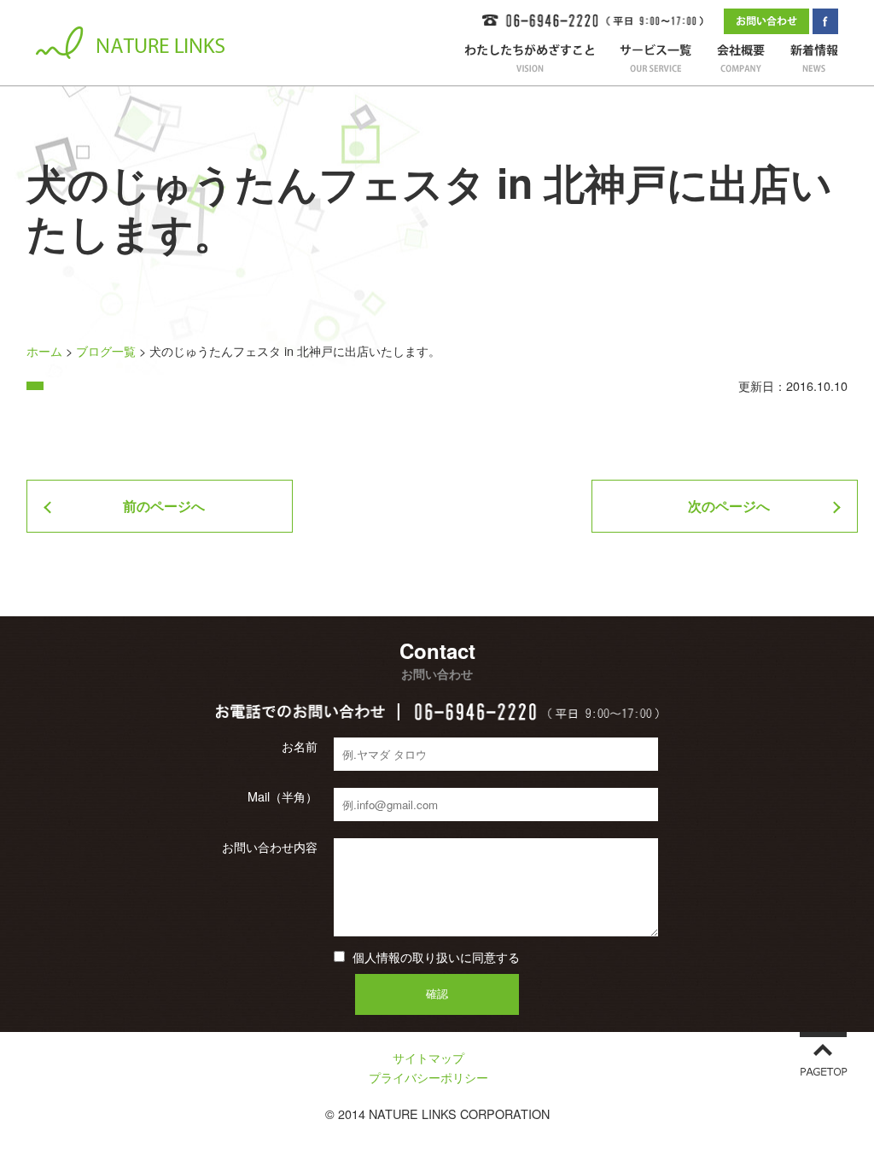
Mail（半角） (283, 796)
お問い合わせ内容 (270, 846)
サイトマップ (428, 1057)
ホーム (44, 350)
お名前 (300, 746)
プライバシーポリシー (428, 1077)
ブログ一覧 (106, 350)
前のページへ (164, 506)
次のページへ (729, 506)
